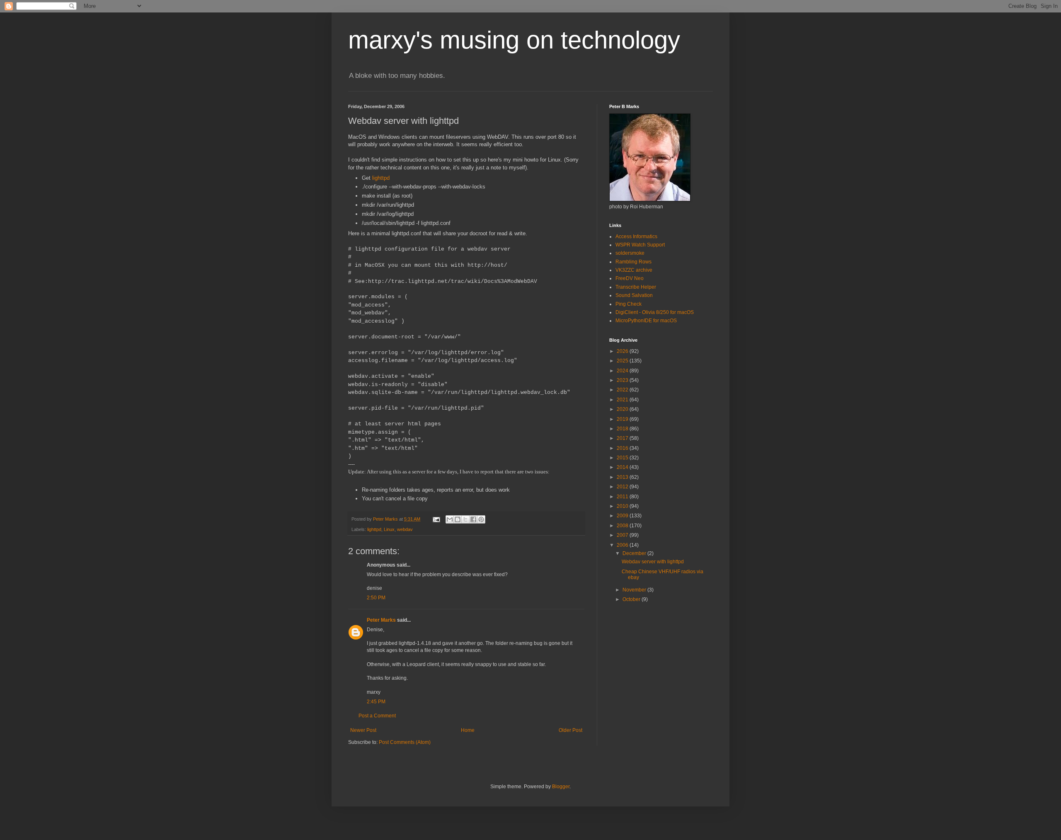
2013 (623, 477)
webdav (405, 529)
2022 (623, 390)
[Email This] (450, 519)
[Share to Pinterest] (481, 519)
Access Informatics (636, 236)
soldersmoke (629, 253)
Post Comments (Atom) (405, 742)
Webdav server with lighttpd (653, 562)
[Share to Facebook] (473, 519)
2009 (623, 516)
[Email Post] (436, 519)
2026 (623, 351)
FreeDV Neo (629, 278)
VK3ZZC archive (633, 270)
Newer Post (363, 730)
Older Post (570, 730)
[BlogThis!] (457, 519)
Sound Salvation (634, 295)
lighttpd (381, 178)
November (635, 590)
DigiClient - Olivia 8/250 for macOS (654, 312)
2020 (623, 409)
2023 (623, 380)
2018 (623, 429)
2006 (623, 545)
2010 (623, 506)
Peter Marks (381, 620)
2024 (623, 371)
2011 (623, 497)
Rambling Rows (633, 262)
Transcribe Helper (635, 287)
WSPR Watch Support (640, 245)
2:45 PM (376, 702)
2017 (623, 438)
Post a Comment (377, 716)
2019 (623, 419)
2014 (623, 467)
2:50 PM (376, 598)
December (635, 553)
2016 (623, 448)
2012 (623, 487)
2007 (623, 535)
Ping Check (628, 304)
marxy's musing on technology (514, 40)
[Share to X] (465, 519)
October (632, 599)
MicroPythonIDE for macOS (646, 320)
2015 (623, 458)
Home (468, 730)
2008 (623, 526)
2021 (623, 400)
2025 (623, 361)
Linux (389, 529)
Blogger (560, 786)
